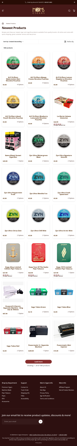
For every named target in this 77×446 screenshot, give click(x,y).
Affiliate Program (64, 387)
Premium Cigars (7, 387)
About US (43, 387)
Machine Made (6, 390)
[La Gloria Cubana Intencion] (64, 102)
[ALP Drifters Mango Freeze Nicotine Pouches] (38, 63)
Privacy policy (38, 442)
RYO (3, 398)
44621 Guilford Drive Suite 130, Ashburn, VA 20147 (43, 435)
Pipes (3, 396)
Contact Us (24, 387)
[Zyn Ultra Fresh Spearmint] (64, 178)
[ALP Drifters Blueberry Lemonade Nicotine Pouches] (38, 102)
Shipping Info (25, 393)
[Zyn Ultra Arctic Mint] (64, 215)
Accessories (5, 401)
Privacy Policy (44, 393)
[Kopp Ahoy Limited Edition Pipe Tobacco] (13, 252)
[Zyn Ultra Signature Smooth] (64, 141)
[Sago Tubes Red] (13, 330)
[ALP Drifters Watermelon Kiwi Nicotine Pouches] (13, 63)
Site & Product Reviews (66, 390)
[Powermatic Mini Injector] (64, 330)
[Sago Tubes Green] (38, 292)
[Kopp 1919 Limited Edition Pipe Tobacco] (64, 252)
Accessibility (25, 398)
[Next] (74, 2)
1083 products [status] (8, 48)
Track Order (25, 390)
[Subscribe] (40, 421)
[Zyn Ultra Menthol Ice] (38, 178)
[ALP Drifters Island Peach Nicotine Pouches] (13, 102)
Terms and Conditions (47, 398)
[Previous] (3, 2)
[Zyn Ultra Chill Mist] (38, 215)
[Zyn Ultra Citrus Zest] (13, 215)
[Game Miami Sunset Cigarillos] (13, 141)
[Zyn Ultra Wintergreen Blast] (38, 141)
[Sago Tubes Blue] (64, 292)
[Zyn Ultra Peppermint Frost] (13, 178)
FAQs (22, 396)
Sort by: (12, 41)
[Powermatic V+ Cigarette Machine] (38, 330)
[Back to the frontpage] (3, 23)
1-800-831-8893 (63, 435)
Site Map (43, 390)
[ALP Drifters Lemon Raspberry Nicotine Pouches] (64, 63)
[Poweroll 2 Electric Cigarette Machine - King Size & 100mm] (13, 292)
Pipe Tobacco (6, 393)
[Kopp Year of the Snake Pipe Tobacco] (38, 252)
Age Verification (45, 396)
